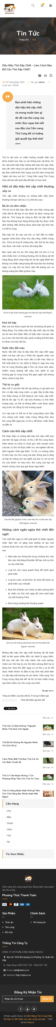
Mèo (9, 817)
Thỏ (9, 835)
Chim (9, 829)
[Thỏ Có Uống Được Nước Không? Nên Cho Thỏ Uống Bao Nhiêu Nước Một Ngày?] (48, 793)
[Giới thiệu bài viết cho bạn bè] (40, 75)
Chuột (10, 823)
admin (42, 82)
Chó (9, 811)
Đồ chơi (9, 932)
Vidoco (30, 1022)
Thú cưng (9, 927)
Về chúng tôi (39, 922)
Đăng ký (47, 998)
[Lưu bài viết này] (51, 75)
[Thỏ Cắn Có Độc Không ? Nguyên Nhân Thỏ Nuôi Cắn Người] (48, 727)
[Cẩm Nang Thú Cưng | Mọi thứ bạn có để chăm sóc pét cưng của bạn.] (9, 8)
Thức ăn (9, 922)
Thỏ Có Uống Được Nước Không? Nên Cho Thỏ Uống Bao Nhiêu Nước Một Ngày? (21, 793)
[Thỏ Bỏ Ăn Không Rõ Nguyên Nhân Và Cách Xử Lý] (48, 743)
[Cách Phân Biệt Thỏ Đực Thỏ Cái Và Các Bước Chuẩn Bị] (48, 760)
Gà (8, 841)
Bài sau (47, 717)
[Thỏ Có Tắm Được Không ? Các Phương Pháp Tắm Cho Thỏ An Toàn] (48, 777)
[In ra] (46, 75)
